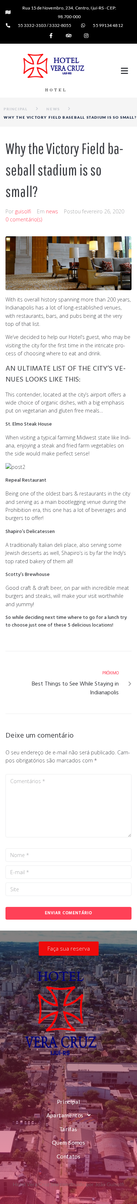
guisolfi (23, 211)
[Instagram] (86, 35)
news (53, 109)
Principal (15, 109)
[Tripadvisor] (68, 35)
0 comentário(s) (23, 219)
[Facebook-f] (51, 35)
